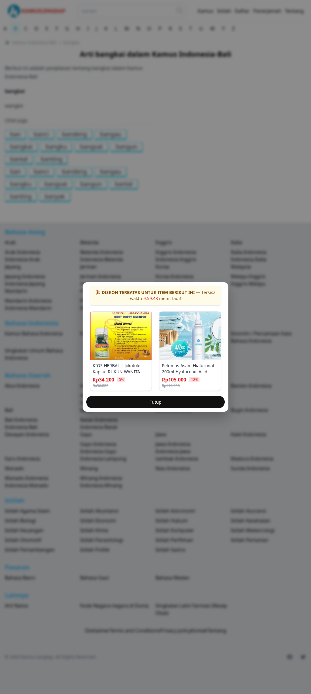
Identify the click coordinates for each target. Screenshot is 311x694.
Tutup (156, 402)
